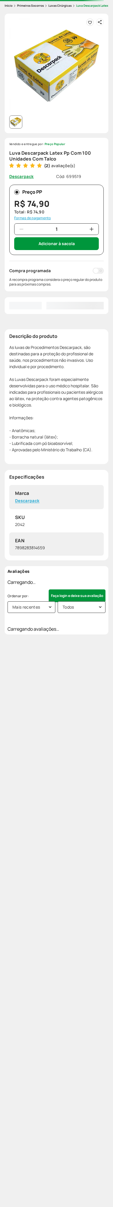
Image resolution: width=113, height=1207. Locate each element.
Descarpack (27, 500)
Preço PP (32, 192)
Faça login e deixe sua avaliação (77, 595)
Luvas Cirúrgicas (60, 5)
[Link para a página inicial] (8, 5)
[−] (21, 229)
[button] (56, 65)
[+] (92, 229)
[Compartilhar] (100, 22)
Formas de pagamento (32, 218)
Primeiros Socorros (30, 5)
